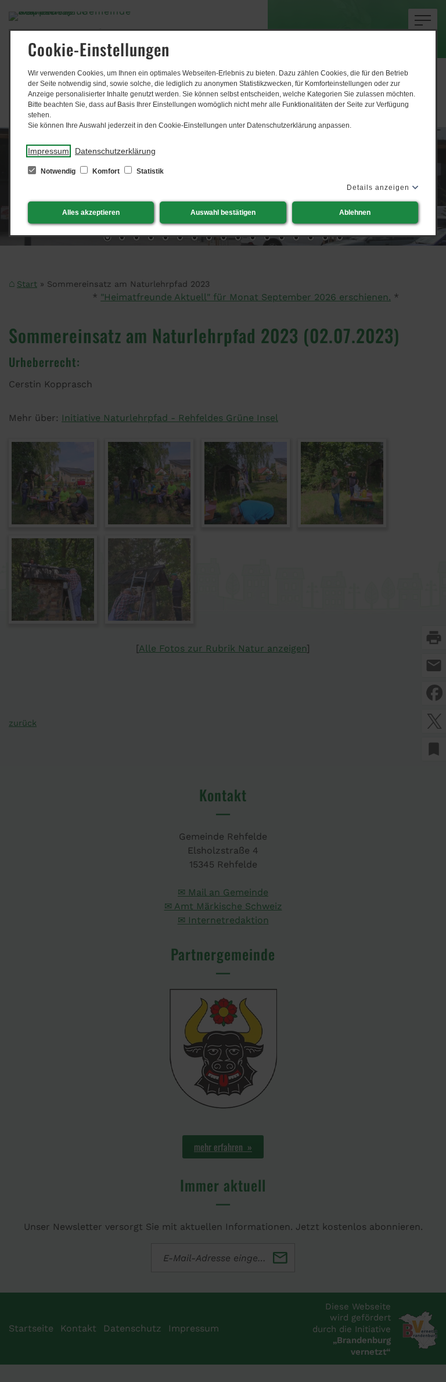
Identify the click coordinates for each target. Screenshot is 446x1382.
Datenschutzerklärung (115, 151)
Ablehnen (355, 212)
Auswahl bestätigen (223, 212)
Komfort (106, 171)
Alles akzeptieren (91, 212)
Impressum (48, 151)
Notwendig (58, 171)
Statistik (149, 171)
